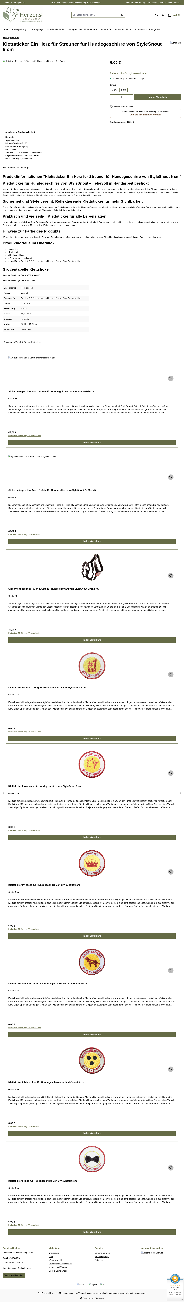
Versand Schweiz (102, 1253)
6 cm (114, 90)
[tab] (9, 167)
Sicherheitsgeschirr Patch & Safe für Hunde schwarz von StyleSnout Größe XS (53, 588)
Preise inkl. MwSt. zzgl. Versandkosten (128, 73)
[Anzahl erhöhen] (130, 97)
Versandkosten (84, 1293)
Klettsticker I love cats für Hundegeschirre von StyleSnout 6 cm (44, 786)
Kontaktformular (25, 1268)
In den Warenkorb (158, 97)
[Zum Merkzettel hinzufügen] (170, 378)
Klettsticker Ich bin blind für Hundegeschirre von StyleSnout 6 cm (46, 1082)
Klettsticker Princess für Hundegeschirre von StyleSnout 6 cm (44, 885)
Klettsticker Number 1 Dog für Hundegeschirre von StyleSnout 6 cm (47, 687)
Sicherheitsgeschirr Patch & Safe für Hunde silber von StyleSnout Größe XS (52, 490)
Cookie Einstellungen (58, 1271)
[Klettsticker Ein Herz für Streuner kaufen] (54, 89)
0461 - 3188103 (11, 1258)
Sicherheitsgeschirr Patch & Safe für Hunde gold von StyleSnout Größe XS (51, 391)
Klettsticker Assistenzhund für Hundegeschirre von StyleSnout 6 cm (47, 983)
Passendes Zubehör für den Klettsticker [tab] (23, 342)
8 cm (123, 90)
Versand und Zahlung (58, 1267)
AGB (51, 1256)
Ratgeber (99, 1260)
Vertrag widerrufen (13, 1275)
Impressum (54, 1253)
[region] (53, 89)
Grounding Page (102, 1256)
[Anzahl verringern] (113, 97)
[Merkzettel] (157, 15)
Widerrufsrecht (55, 1260)
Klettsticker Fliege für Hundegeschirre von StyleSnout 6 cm (42, 1181)
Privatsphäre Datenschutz (60, 1264)
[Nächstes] (181, 793)
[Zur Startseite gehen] (23, 14)
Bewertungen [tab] (23, 168)
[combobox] (95, 15)
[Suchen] (122, 15)
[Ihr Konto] (163, 15)
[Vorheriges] (3, 793)
